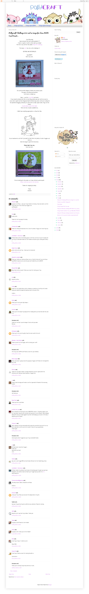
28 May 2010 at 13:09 (16, 475)
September (60, 188)
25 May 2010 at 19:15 (16, 395)
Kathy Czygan (15, 358)
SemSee (13, 459)
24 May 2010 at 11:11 (16, 252)
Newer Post (11, 574)
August (59, 191)
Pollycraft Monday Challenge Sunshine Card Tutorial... (68, 213)
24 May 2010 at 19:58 (16, 295)
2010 (57, 180)
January (59, 225)
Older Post (48, 574)
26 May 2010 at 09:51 (16, 430)
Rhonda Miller (15, 268)
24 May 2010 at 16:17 (16, 272)
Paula (64, 37)
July (58, 193)
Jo (12, 380)
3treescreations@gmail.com (17, 480)
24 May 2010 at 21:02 (16, 304)
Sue (12, 214)
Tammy (13, 520)
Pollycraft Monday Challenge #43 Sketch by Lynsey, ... (68, 208)
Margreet (14, 202)
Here (44, 471)
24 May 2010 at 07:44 (16, 209)
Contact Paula (57, 48)
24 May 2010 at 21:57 (16, 335)
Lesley (13, 286)
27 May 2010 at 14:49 (16, 463)
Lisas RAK (31, 97)
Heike (13, 539)
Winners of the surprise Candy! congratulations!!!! (67, 215)
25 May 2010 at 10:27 (16, 386)
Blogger (50, 584)
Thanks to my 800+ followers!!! (63, 202)
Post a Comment (13, 571)
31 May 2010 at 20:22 (16, 524)
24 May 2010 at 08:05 (16, 221)
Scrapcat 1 (14, 423)
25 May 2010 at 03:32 (16, 364)
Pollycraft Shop (18, 25)
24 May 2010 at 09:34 (16, 243)
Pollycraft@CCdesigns (45, 25)
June (59, 195)
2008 (57, 230)
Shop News (59, 204)
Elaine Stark (14, 400)
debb (13, 511)
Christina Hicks (15, 226)
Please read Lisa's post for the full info (29, 182)
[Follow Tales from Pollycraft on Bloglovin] (61, 55)
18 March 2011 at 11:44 (16, 567)
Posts (57, 153)
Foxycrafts (14, 551)
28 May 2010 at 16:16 (16, 488)
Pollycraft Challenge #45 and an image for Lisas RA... (68, 200)
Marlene (13, 369)
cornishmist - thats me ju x (17, 235)
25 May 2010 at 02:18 (16, 354)
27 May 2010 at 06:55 (16, 440)
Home (9, 25)
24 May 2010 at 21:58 (16, 344)
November (60, 184)
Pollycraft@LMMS (31, 25)
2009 (57, 228)
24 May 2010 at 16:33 (16, 281)
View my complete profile (66, 41)
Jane (25, 48)
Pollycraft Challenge (37, 44)
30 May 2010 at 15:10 (16, 515)
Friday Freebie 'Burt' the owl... (63, 206)
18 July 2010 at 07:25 (16, 546)
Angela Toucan (15, 248)
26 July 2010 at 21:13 (16, 558)
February (60, 222)
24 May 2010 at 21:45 (16, 326)
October (59, 186)
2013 (57, 173)
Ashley (13, 300)
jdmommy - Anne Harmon (17, 340)
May (59, 198)
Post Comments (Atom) (18, 577)
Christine (14, 309)
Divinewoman (14, 331)
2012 (57, 175)
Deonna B (14, 492)
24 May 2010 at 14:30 (16, 263)
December (60, 182)
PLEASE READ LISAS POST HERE (29, 106)
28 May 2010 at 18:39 (16, 497)
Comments (58, 156)
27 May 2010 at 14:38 (16, 454)
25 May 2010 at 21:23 (16, 404)
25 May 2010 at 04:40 (16, 375)
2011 (57, 177)
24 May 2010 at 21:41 (16, 315)
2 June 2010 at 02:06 (16, 534)
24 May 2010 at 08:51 (16, 230)
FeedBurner (77, 163)
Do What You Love (15, 409)
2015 (57, 170)
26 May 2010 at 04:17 (16, 418)
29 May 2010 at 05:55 (16, 506)
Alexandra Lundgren (16, 257)
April (59, 218)
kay (12, 277)
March (59, 220)
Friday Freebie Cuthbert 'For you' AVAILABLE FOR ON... (68, 210)
